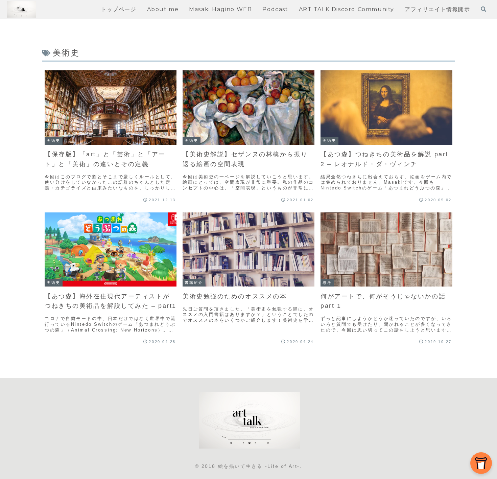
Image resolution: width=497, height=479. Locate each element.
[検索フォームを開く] (483, 9)
